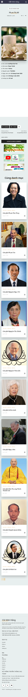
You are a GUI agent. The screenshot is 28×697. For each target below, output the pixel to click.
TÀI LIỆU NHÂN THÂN (14, 8)
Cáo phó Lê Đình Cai (9, 569)
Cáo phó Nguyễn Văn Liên (11, 371)
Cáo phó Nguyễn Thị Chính (12, 331)
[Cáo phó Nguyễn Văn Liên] (14, 352)
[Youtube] (11, 685)
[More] (19, 126)
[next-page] (4, 579)
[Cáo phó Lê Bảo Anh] (14, 392)
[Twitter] (7, 685)
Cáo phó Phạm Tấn (9, 252)
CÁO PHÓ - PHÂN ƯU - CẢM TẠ (9, 210)
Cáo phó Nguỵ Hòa (9, 449)
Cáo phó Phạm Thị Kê (22, 132)
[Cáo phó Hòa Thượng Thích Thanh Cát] (14, 471)
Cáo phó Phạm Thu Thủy (11, 213)
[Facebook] (3, 685)
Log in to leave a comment (14, 141)
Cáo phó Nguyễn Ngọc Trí (11, 292)
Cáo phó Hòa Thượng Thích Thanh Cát (12, 490)
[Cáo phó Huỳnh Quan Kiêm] (14, 512)
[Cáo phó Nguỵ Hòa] (14, 431)
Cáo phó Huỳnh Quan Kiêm (12, 530)
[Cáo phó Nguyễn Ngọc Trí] (14, 274)
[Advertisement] (14, 103)
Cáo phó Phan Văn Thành (7, 132)
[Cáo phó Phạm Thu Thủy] (14, 195)
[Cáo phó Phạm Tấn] (14, 234)
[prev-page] (2, 579)
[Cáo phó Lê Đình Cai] (14, 551)
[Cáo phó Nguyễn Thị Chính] (14, 313)
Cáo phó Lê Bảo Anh (9, 410)
